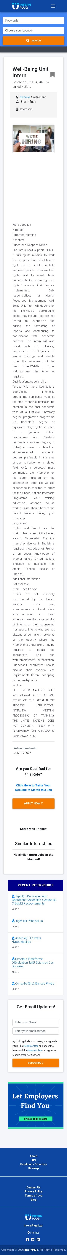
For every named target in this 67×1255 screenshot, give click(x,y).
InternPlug (31, 1249)
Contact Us (33, 1187)
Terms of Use (31, 1046)
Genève (25, 97)
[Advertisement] (33, 187)
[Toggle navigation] (53, 6)
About (33, 1156)
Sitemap (33, 1168)
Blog (33, 1199)
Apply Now (32, 803)
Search (36, 40)
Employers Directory (33, 1164)
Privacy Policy (34, 1050)
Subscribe (35, 1062)
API (33, 1160)
